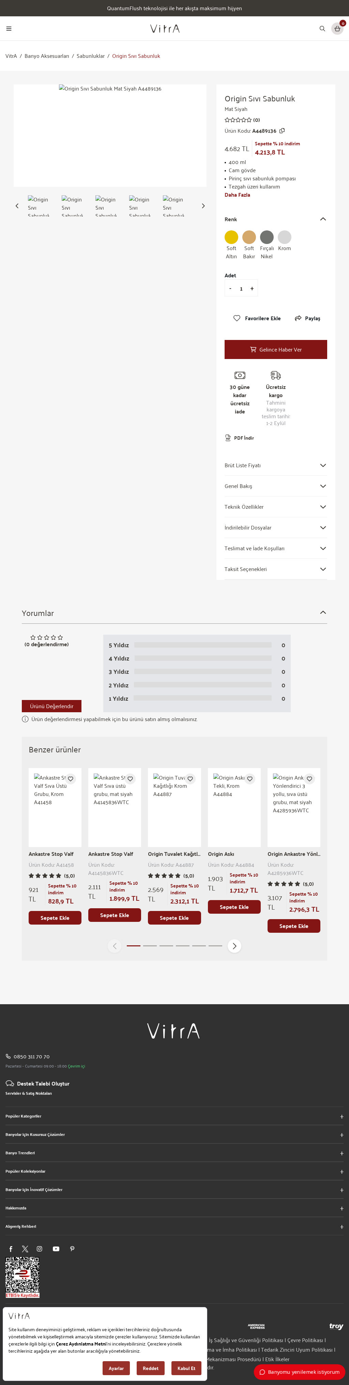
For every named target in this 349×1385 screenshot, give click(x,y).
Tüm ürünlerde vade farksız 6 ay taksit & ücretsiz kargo (174, 8)
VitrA (11, 56)
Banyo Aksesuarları (47, 56)
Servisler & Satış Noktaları (28, 1093)
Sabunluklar (91, 56)
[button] (17, 206)
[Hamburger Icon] (8, 28)
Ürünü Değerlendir (51, 706)
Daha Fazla (237, 195)
